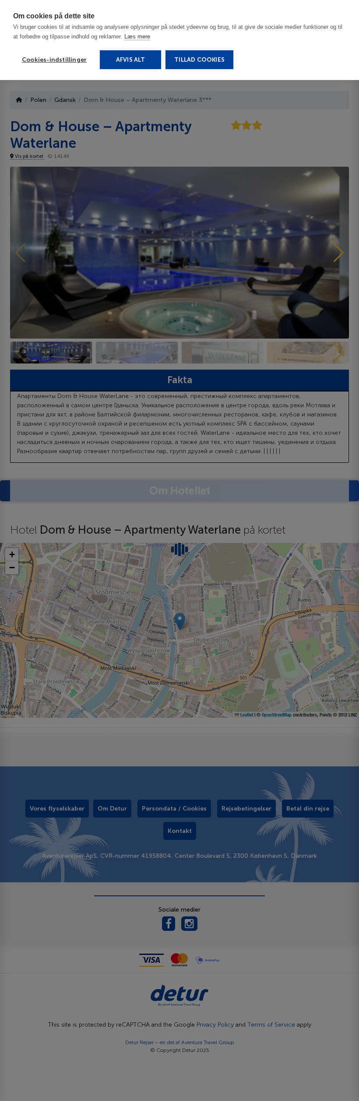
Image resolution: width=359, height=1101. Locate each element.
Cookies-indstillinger (54, 59)
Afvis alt (130, 59)
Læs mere (137, 36)
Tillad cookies (199, 59)
